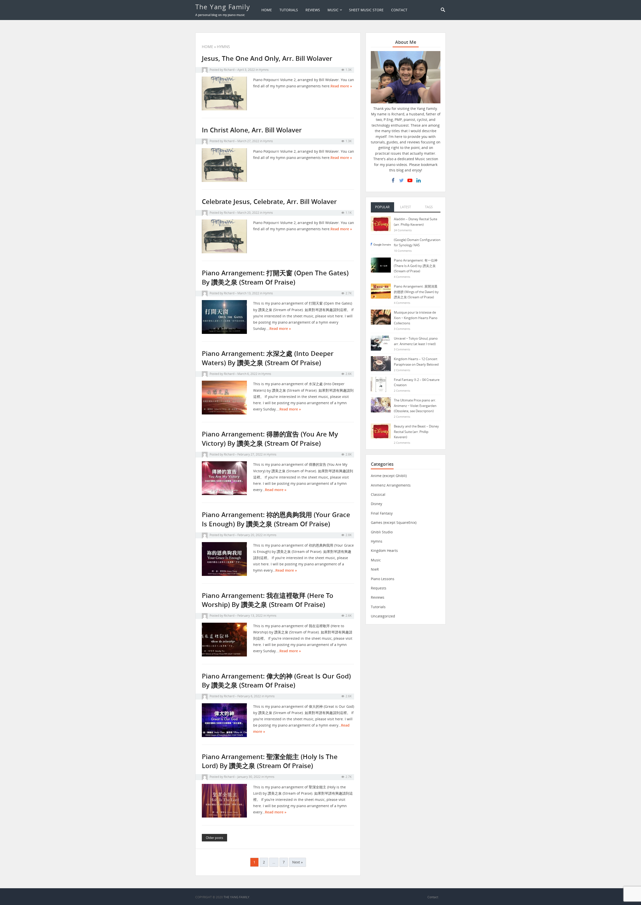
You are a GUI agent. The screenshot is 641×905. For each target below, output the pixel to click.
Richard (229, 70)
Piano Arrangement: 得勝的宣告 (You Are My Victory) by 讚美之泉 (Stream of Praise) (270, 438)
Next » (297, 862)
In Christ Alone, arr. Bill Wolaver (252, 130)
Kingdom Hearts (384, 550)
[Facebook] (393, 180)
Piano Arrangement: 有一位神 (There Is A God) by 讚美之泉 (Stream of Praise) (415, 265)
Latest (405, 207)
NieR (375, 569)
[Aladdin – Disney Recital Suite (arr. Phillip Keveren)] (381, 223)
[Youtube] (410, 180)
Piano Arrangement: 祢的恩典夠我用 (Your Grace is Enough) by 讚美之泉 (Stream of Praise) (276, 519)
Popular (382, 207)
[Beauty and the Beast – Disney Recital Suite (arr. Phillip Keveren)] (381, 430)
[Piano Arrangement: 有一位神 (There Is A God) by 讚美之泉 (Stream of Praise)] (381, 264)
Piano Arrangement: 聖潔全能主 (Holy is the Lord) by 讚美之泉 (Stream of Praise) (270, 761)
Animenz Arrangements (391, 485)
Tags (429, 207)
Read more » (341, 86)
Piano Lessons (382, 578)
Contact (399, 10)
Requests (378, 588)
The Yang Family (222, 6)
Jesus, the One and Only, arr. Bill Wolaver (267, 58)
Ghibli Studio (382, 532)
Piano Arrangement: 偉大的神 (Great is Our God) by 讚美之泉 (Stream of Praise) (276, 681)
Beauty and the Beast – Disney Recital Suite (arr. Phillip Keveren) (416, 431)
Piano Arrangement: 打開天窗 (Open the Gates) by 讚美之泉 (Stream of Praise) (275, 277)
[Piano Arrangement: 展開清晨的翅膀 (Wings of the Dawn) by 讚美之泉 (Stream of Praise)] (381, 290)
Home (266, 10)
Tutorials (288, 10)
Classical (378, 494)
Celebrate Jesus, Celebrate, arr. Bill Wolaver (269, 201)
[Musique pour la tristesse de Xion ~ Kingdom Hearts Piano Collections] (381, 316)
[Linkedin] (418, 180)
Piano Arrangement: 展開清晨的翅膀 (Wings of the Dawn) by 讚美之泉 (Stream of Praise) (416, 291)
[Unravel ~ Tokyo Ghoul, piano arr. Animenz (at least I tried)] (381, 342)
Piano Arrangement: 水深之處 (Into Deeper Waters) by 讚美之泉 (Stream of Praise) (268, 358)
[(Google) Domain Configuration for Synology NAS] (381, 244)
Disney (376, 503)
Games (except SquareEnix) (393, 522)
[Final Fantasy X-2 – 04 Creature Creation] (381, 384)
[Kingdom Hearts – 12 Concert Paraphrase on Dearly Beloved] (381, 363)
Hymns (264, 70)
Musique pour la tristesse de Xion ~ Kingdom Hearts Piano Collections (415, 317)
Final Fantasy (382, 513)
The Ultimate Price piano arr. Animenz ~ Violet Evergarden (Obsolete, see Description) (415, 405)
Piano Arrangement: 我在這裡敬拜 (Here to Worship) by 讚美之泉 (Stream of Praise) (267, 600)
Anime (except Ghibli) (389, 475)
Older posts (214, 837)
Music (333, 10)
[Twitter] (401, 180)
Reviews (312, 10)
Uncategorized (383, 616)
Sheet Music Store (366, 10)
